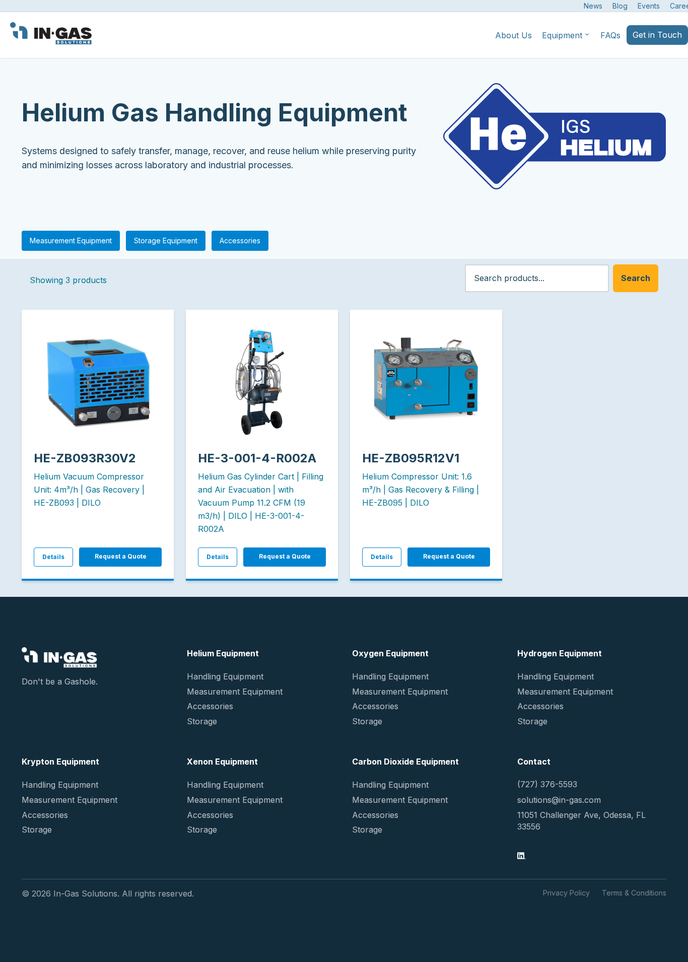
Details (53, 557)
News (593, 6)
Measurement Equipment (71, 240)
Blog (620, 6)
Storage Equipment (165, 240)
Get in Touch (657, 35)
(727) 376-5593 (547, 784)
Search (635, 278)
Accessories (240, 240)
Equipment (562, 35)
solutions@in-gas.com (559, 800)
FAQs (610, 35)
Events (649, 6)
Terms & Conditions (634, 892)
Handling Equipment (225, 676)
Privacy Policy (566, 892)
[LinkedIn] (521, 856)
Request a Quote (121, 556)
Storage (202, 721)
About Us (513, 35)
